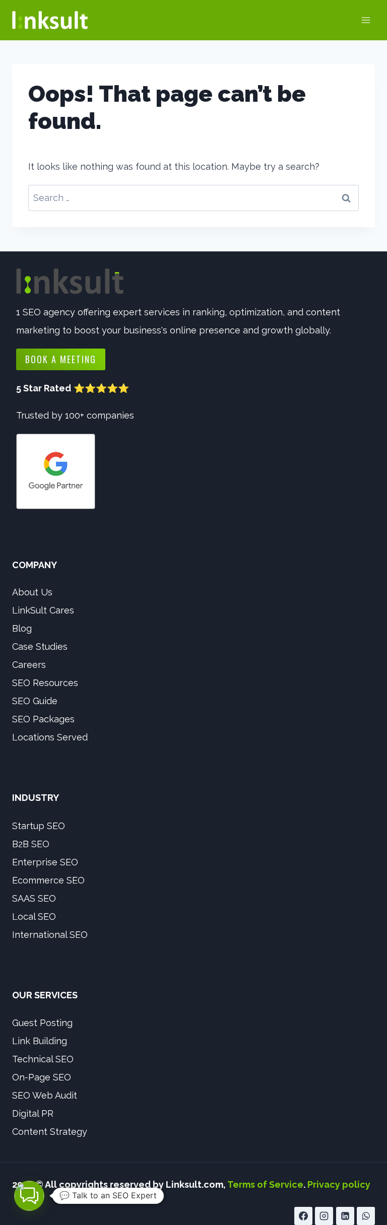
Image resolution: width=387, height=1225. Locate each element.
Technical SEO (43, 1059)
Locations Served (50, 737)
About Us (32, 592)
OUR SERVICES (45, 995)
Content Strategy (49, 1131)
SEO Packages (43, 719)
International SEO (50, 934)
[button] (29, 1196)
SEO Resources (45, 682)
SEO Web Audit (44, 1095)
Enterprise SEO (45, 862)
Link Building (39, 1041)
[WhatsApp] (366, 1216)
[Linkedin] (345, 1216)
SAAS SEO (34, 898)
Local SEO (34, 916)
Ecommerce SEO (48, 880)
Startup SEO (38, 826)
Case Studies (40, 646)
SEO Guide (34, 701)
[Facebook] (303, 1216)
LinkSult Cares (43, 610)
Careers (29, 664)
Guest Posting (42, 1022)
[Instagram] (324, 1216)
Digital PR (32, 1113)
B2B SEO (30, 844)
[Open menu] (365, 20)
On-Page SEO (41, 1077)
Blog (22, 628)
